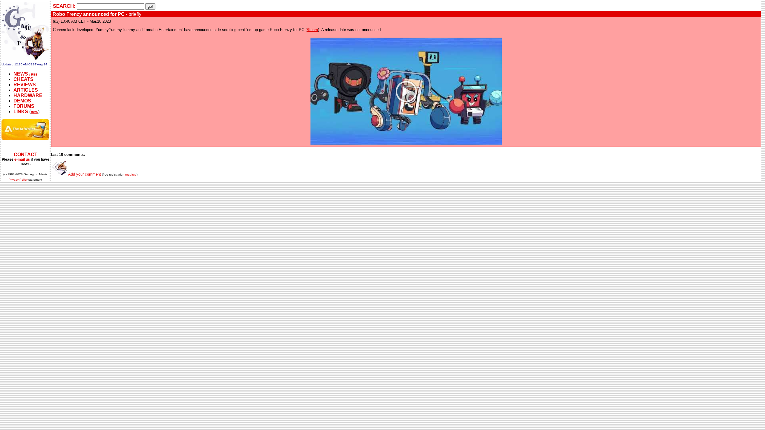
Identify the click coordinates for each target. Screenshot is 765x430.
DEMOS (22, 100)
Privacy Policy (18, 179)
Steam (312, 29)
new (34, 112)
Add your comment (84, 174)
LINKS (20, 111)
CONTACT (25, 154)
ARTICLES (25, 90)
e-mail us (22, 159)
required (131, 174)
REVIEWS (24, 84)
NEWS (20, 73)
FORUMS (23, 106)
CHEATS (23, 79)
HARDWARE (27, 95)
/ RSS (33, 74)
